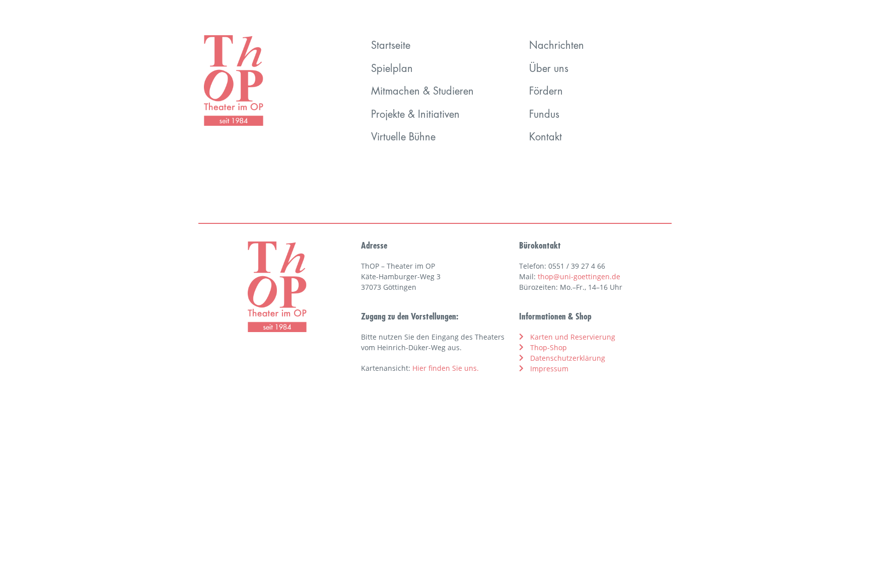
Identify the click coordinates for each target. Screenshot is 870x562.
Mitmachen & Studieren (422, 92)
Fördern (546, 92)
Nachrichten (556, 46)
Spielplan (392, 69)
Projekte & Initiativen (415, 115)
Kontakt (545, 138)
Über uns (548, 69)
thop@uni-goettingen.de (579, 276)
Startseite (390, 46)
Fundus (544, 115)
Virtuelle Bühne (403, 138)
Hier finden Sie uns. (445, 368)
